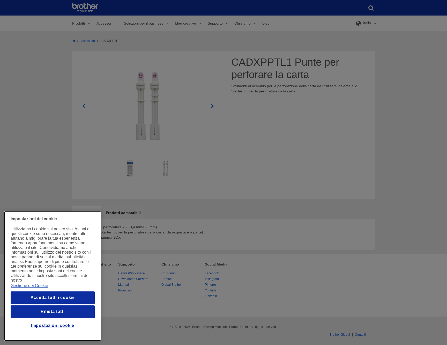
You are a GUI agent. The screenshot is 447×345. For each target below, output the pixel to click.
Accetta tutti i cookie (53, 297)
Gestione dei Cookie (29, 285)
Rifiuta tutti (52, 311)
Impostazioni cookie (52, 325)
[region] (52, 276)
